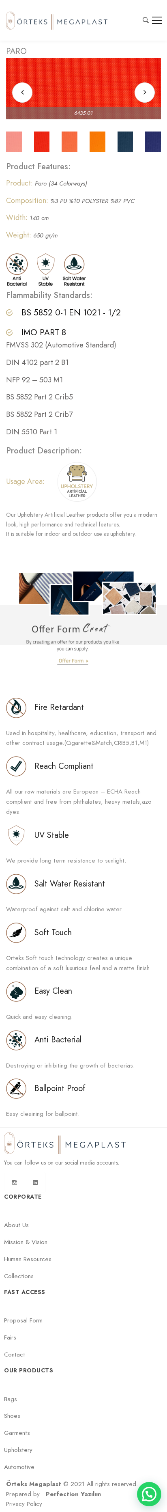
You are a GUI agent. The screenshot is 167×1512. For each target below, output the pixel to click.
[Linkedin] (35, 1182)
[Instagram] (14, 1182)
